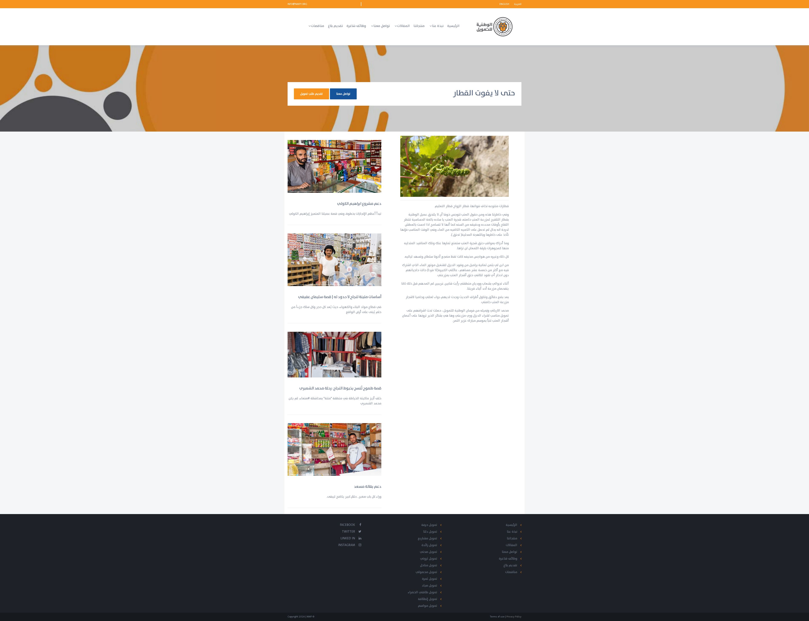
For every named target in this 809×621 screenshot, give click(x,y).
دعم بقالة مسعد (367, 486)
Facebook (347, 525)
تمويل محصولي (426, 572)
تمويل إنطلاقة (427, 599)
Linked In (347, 538)
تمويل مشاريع (427, 538)
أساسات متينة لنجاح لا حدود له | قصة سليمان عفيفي (339, 297)
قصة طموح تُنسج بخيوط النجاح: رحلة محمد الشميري (340, 388)
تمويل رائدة (429, 545)
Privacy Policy (513, 616)
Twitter (348, 531)
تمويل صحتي (428, 551)
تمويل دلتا (430, 531)
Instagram (346, 545)
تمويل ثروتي (428, 558)
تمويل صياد (429, 585)
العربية (517, 4)
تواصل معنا (343, 93)
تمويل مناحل (428, 565)
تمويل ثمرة (429, 578)
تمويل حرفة (429, 525)
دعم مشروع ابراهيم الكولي (359, 203)
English (505, 4)
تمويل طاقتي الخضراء (422, 592)
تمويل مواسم (427, 605)
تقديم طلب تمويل (311, 93)
